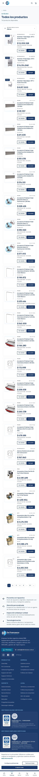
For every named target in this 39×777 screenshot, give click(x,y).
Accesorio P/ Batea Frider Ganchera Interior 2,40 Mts (26, 384)
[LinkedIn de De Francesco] (13, 655)
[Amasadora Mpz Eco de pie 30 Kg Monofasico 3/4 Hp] (10, 540)
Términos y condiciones (28, 687)
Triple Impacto (25, 666)
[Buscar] (32, 3)
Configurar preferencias (11, 763)
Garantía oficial (6, 690)
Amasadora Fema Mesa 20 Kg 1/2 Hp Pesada (25, 494)
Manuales (4, 699)
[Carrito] (36, 3)
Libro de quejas (25, 696)
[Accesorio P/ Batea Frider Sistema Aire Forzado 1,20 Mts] (10, 430)
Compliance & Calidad (27, 670)
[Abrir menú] (3, 3)
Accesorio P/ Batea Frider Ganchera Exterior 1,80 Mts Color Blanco (25, 271)
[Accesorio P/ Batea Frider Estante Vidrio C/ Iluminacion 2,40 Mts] (10, 225)
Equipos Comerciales (7, 679)
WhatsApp (8, 650)
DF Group (18, 655)
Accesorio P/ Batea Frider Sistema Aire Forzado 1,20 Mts (25, 428)
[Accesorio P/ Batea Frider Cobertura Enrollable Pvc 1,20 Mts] (10, 106)
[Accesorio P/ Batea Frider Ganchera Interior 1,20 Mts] (10, 342)
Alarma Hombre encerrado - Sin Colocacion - (26, 452)
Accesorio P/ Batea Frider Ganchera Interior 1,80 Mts (25, 362)
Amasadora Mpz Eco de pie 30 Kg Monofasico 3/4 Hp (25, 538)
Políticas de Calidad (26, 673)
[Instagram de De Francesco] (3, 655)
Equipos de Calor (6, 673)
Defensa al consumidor (27, 693)
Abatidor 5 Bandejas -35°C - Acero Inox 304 (26, 81)
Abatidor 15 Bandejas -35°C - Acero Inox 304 (25, 59)
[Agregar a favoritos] (13, 36)
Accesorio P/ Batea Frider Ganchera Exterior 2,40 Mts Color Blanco (26, 294)
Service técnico (6, 693)
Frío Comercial (5, 666)
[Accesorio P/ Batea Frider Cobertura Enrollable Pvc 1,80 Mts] (10, 130)
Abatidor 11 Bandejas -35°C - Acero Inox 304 (26, 37)
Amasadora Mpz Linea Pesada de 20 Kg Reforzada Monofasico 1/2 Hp (26, 561)
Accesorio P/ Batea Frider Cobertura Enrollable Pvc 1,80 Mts (25, 128)
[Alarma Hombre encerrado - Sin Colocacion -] (10, 454)
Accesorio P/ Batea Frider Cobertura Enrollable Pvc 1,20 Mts (25, 104)
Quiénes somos (25, 663)
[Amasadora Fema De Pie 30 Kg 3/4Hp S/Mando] (10, 474)
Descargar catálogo (7, 705)
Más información (7, 758)
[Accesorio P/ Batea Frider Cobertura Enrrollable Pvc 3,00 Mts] (10, 177)
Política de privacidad (27, 690)
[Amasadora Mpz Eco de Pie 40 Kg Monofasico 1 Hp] (10, 518)
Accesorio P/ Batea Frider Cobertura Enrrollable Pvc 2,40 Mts (25, 152)
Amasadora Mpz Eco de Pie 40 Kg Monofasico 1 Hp (25, 516)
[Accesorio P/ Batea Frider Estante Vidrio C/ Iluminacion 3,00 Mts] (10, 248)
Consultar (31, 118)
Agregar (30, 50)
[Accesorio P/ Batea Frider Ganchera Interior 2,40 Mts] (10, 386)
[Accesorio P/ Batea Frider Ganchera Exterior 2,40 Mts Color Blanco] (10, 296)
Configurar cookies (26, 699)
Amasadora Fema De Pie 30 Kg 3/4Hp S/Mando (25, 472)
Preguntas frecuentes (7, 702)
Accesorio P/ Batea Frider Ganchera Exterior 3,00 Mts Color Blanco (26, 317)
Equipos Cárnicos (6, 676)
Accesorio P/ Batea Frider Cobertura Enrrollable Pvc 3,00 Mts (25, 175)
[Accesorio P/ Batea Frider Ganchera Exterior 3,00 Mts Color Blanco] (10, 318)
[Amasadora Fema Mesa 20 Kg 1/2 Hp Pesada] (10, 496)
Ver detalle (22, 50)
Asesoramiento (6, 687)
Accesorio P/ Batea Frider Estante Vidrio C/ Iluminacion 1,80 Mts (25, 199)
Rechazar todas (29, 763)
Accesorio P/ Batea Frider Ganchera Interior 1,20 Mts (25, 340)
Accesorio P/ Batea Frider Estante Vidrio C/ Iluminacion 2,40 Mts (25, 223)
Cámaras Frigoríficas (7, 670)
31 (30, 585)
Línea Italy (4, 663)
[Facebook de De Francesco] (8, 655)
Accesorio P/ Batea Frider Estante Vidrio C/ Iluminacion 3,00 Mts (25, 247)
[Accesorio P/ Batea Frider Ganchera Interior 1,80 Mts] (10, 364)
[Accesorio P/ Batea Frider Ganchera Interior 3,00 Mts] (10, 408)
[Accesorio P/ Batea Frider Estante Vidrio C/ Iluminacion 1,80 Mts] (10, 201)
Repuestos (4, 696)
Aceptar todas (19, 767)
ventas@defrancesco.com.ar (25, 650)
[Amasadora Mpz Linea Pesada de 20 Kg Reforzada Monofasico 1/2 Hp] (10, 562)
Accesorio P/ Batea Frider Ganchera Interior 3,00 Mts (25, 406)
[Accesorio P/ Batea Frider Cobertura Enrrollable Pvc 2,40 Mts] (10, 153)
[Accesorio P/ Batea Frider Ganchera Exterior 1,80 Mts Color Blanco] (10, 272)
